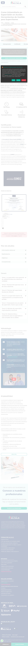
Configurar (24, 80)
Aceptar (13, 80)
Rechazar (18, 80)
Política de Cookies (8, 74)
